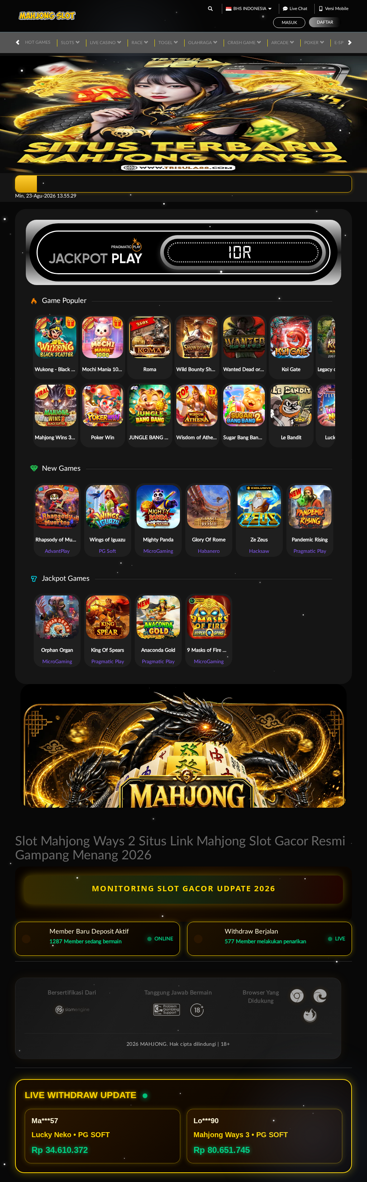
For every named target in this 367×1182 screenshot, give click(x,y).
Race (138, 43)
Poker (312, 43)
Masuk (289, 22)
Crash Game (242, 43)
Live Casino (103, 43)
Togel (165, 43)
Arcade (280, 43)
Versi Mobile (336, 8)
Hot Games (38, 42)
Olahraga (200, 43)
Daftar (325, 22)
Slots (68, 43)
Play (126, 258)
